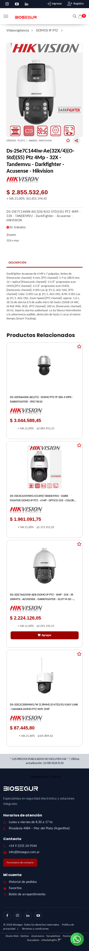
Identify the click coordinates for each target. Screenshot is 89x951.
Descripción (18, 262)
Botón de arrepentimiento (27, 894)
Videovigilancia (17, 30)
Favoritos (15, 888)
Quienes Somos (39, 777)
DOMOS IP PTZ (47, 30)
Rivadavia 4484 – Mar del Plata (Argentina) (39, 828)
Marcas (55, 777)
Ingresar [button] (57, 3)
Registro (78, 3)
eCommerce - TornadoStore (45, 936)
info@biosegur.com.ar (24, 852)
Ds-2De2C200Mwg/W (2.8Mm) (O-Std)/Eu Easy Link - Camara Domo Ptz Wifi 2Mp (44, 707)
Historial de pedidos (23, 882)
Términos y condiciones (35, 928)
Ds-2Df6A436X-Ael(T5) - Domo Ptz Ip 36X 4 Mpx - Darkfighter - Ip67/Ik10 (41, 399)
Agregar (46, 635)
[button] (74, 15)
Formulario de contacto (20, 862)
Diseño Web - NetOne (17, 936)
